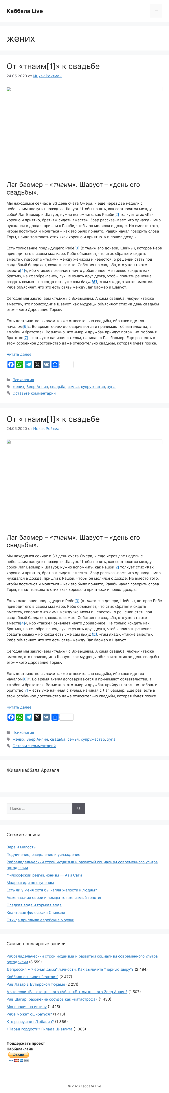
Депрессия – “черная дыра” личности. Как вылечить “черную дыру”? (70, 969)
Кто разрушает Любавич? (30, 1021)
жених (18, 386)
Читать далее (19, 354)
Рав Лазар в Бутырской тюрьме (36, 984)
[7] (25, 337)
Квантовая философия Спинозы (36, 912)
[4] (22, 270)
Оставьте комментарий (34, 393)
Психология (23, 380)
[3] (76, 248)
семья (73, 386)
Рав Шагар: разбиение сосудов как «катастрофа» (52, 999)
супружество (93, 386)
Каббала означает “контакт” (32, 977)
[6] (25, 326)
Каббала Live (25, 11)
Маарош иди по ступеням (30, 882)
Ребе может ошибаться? (29, 1014)
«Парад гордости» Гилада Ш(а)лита (39, 1029)
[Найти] (78, 808)
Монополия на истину (27, 1007)
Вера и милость (21, 847)
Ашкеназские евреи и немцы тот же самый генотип (54, 897)
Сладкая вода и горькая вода (34, 905)
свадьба (57, 386)
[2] (116, 214)
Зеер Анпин (37, 386)
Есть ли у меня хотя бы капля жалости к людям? (52, 890)
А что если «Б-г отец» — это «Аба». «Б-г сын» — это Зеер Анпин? (67, 992)
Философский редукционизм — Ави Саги (44, 875)
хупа (111, 386)
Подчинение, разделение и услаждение (43, 854)
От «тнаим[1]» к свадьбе (53, 66)
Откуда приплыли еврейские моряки (40, 920)
